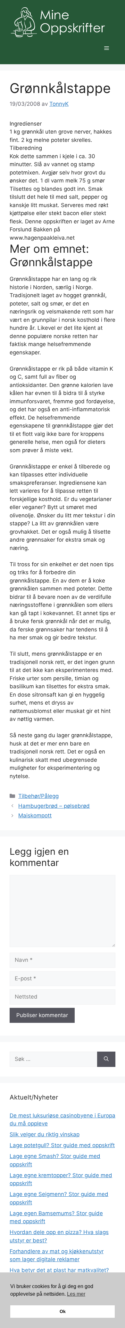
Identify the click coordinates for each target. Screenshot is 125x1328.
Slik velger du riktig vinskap (44, 1134)
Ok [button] (63, 1311)
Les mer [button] (76, 1294)
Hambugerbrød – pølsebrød (54, 806)
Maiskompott (35, 815)
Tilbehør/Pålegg (38, 796)
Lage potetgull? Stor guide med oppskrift (62, 1145)
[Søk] (106, 1059)
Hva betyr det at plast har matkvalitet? (59, 1270)
